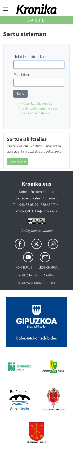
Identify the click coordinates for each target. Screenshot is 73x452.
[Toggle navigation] (5, 9)
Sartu (36, 20)
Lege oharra (48, 267)
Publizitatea (28, 275)
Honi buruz (24, 267)
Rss (54, 283)
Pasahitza (21, 75)
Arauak (49, 275)
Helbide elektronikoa (29, 57)
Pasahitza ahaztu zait (36, 103)
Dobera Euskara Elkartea (36, 192)
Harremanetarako (31, 283)
